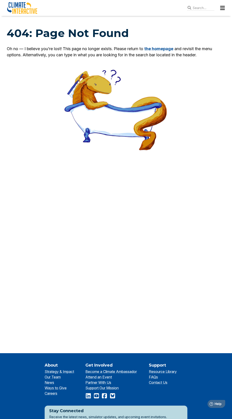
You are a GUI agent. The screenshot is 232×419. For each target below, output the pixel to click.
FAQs (153, 377)
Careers (51, 393)
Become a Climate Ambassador (111, 371)
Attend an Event (98, 377)
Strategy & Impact (59, 371)
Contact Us (158, 382)
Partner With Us (98, 382)
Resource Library (163, 371)
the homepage (158, 48)
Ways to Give (56, 388)
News (49, 382)
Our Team (53, 377)
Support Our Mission (102, 388)
